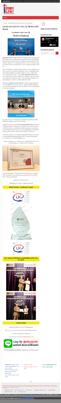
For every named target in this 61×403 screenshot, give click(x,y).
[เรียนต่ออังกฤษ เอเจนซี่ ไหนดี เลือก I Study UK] (21, 248)
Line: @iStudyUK (13, 337)
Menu (5, 17)
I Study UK (20, 183)
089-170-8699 (28, 366)
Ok (23, 398)
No (25, 398)
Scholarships (22, 391)
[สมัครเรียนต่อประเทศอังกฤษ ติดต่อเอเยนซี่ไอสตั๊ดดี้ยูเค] (21, 104)
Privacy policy (30, 398)
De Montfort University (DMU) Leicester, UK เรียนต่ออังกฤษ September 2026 (33, 1)
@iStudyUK (27, 175)
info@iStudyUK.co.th (27, 337)
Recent (43, 25)
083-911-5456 (29, 364)
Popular (43, 23)
